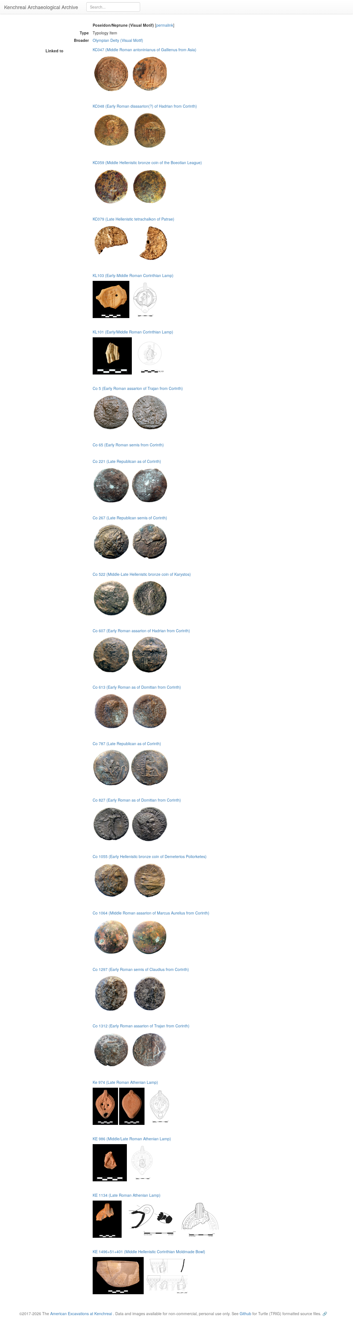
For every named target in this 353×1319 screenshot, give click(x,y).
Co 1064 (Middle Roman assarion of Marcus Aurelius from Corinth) (151, 913)
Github (245, 1313)
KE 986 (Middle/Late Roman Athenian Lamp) (132, 1138)
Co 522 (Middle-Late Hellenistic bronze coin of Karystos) (142, 574)
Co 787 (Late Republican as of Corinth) (127, 743)
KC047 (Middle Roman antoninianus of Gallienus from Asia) (144, 49)
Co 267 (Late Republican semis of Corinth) (130, 517)
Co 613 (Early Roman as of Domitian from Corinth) (137, 687)
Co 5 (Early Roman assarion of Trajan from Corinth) (138, 388)
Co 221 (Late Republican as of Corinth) (127, 461)
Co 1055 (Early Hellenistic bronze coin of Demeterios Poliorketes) (150, 856)
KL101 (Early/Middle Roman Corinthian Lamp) (133, 332)
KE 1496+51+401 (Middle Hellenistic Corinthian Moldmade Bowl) (149, 1251)
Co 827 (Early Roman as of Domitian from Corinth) (137, 800)
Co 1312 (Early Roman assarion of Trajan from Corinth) (141, 1025)
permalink (164, 25)
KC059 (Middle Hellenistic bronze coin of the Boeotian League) (147, 162)
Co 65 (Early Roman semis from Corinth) (128, 444)
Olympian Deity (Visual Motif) (118, 40)
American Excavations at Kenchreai (81, 1313)
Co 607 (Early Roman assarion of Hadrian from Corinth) (141, 630)
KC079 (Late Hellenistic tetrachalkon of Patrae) (133, 219)
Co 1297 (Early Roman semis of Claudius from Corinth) (141, 969)
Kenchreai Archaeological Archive (41, 6)
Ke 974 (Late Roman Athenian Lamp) (125, 1082)
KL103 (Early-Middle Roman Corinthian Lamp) (133, 275)
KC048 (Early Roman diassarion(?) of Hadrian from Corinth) (145, 106)
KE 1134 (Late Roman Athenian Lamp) (127, 1195)
